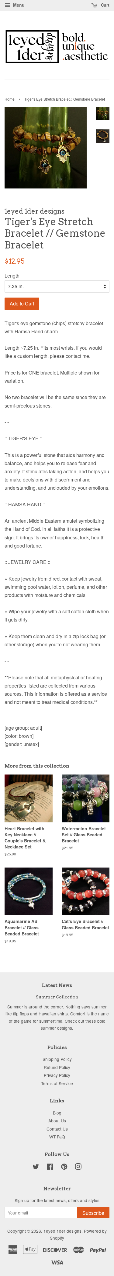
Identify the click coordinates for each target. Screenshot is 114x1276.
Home (10, 99)
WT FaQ (57, 1137)
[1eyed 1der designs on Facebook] (50, 1167)
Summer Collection (57, 996)
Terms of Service (57, 1083)
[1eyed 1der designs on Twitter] (36, 1167)
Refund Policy (57, 1067)
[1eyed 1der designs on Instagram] (78, 1167)
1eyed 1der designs (62, 1231)
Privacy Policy (57, 1075)
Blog (57, 1113)
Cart (104, 5)
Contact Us (57, 1129)
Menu (18, 5)
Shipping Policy (57, 1059)
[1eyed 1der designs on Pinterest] (64, 1167)
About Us (57, 1121)
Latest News (57, 985)
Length (12, 275)
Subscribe (93, 1212)
